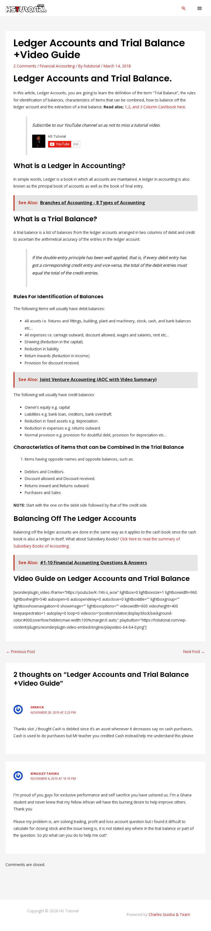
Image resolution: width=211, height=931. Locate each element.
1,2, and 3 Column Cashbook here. (155, 106)
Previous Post (20, 651)
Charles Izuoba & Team (169, 914)
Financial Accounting (57, 66)
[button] (183, 8)
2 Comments (24, 66)
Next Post (194, 651)
